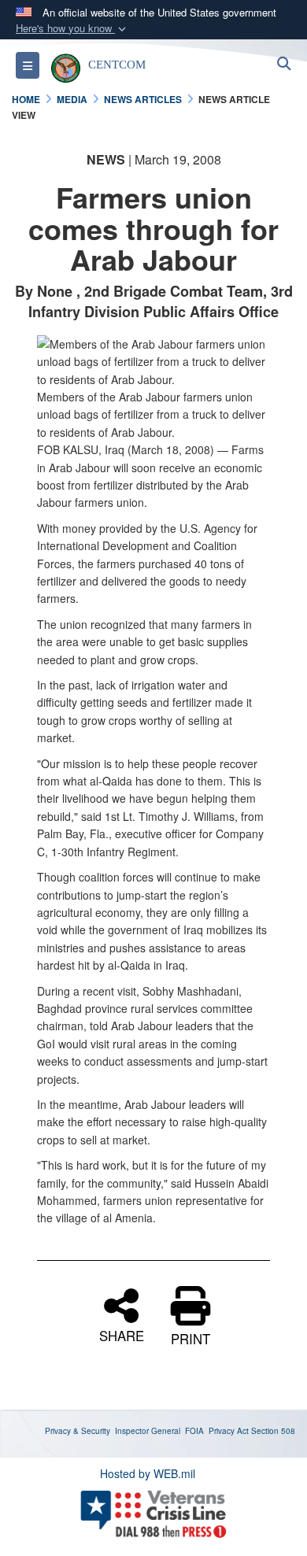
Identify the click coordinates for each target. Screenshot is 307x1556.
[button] (72, 28)
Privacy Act (229, 1430)
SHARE (121, 1333)
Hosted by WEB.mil (147, 1473)
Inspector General (147, 1430)
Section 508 (273, 1430)
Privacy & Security (77, 1430)
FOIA (194, 1430)
